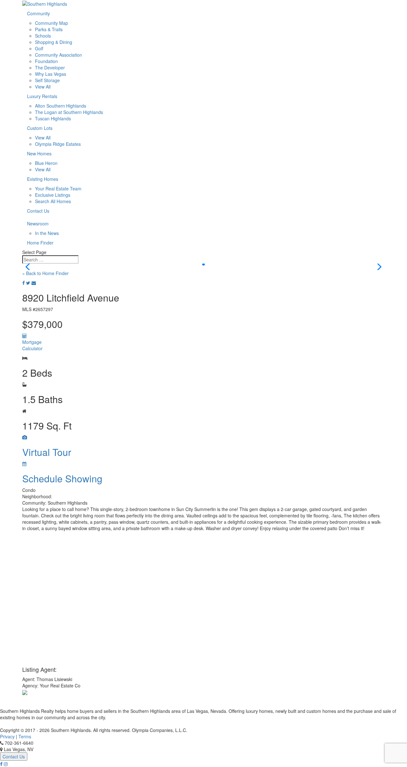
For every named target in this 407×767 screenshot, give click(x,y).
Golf (39, 48)
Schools (43, 35)
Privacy (7, 736)
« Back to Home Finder (45, 273)
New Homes (39, 153)
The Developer (50, 67)
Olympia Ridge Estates (58, 144)
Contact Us (38, 211)
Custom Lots (39, 128)
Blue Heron (46, 163)
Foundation (46, 61)
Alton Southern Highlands (60, 106)
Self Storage (47, 80)
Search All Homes (53, 201)
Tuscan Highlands (53, 118)
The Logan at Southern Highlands (69, 112)
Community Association (58, 55)
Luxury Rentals (42, 96)
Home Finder (40, 242)
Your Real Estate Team (58, 188)
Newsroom (38, 223)
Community (38, 13)
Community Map (51, 23)
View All (43, 86)
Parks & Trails (49, 29)
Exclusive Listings (52, 195)
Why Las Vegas (50, 74)
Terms (24, 736)
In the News (47, 233)
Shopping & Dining (53, 42)
